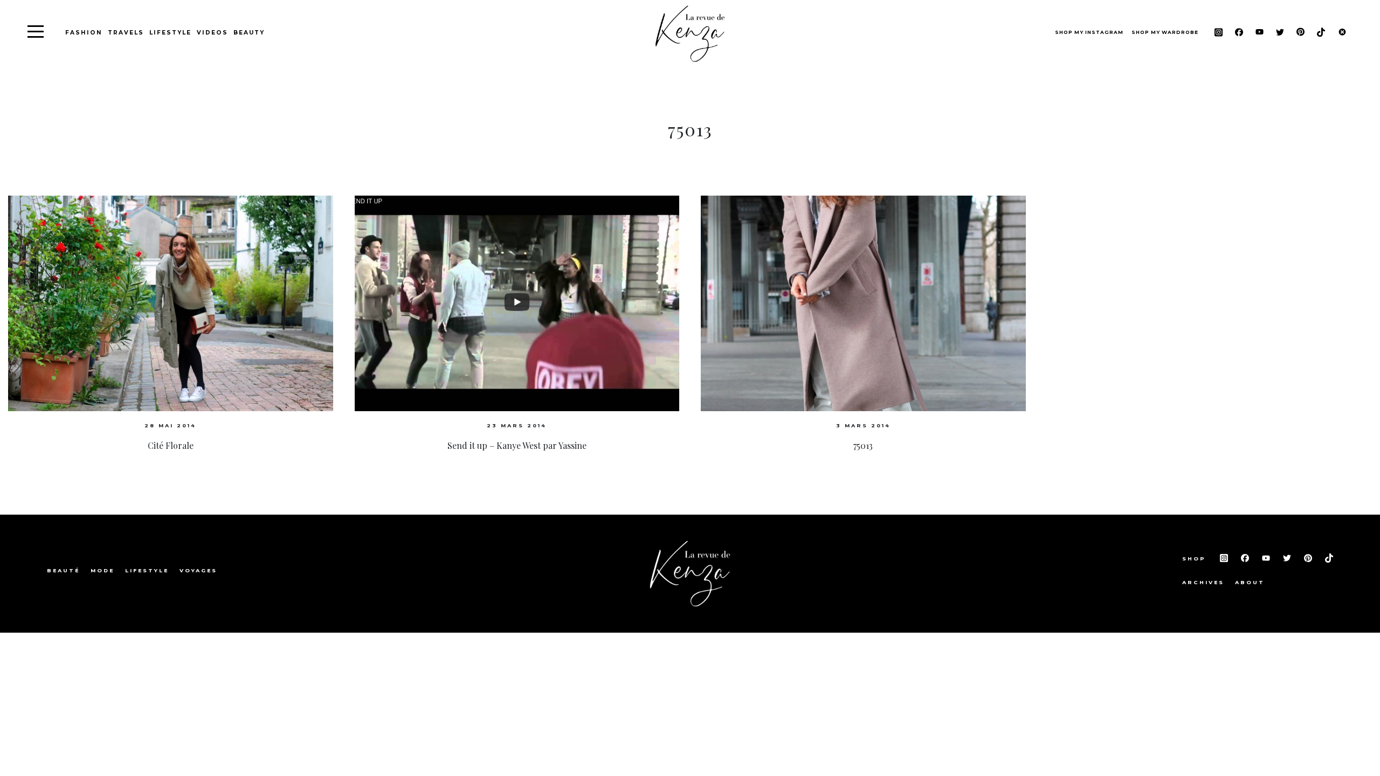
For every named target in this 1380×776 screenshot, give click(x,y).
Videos (212, 32)
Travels (126, 32)
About (1250, 582)
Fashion (83, 32)
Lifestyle (170, 32)
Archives (1203, 582)
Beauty (249, 32)
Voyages (198, 570)
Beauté (63, 570)
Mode (102, 570)
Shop (1195, 559)
